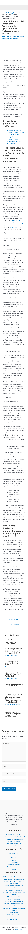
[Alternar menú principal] (3, 8)
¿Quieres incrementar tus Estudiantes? (14, 837)
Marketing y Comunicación (11, 655)
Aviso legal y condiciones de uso (14, 839)
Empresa (14, 860)
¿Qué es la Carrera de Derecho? (14, 890)
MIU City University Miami (14, 915)
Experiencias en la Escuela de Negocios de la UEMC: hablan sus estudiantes (13, 714)
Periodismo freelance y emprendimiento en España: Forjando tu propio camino (15, 141)
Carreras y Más (18, 929)
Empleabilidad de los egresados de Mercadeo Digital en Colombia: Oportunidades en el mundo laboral (13, 698)
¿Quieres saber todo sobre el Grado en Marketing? (13, 663)
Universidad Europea (14, 899)
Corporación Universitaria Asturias (13, 704)
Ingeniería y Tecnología (14, 865)
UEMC (15, 36)
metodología (13, 227)
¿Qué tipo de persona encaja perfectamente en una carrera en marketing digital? (13, 650)
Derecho (14, 856)
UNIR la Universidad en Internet (14, 897)
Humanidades (14, 862)
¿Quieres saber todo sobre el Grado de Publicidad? (13, 674)
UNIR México (14, 912)
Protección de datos (14, 841)
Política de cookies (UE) (14, 843)
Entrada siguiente (14, 624)
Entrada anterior (14, 619)
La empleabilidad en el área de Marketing (14, 685)
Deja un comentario (7, 36)
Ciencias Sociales (14, 853)
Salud (14, 869)
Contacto (14, 846)
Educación (14, 858)
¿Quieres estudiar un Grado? (14, 835)
